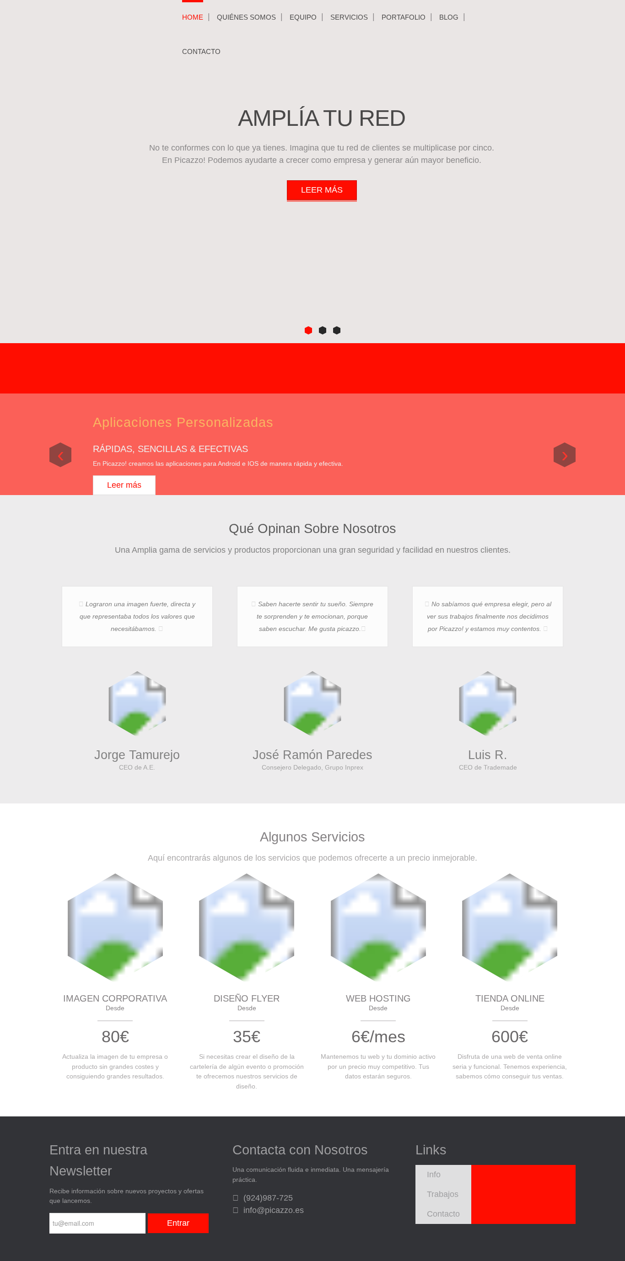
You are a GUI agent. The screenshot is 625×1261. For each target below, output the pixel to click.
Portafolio (404, 17)
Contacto (201, 51)
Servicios (349, 17)
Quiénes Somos (246, 17)
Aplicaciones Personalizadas (183, 422)
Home (192, 17)
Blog (448, 17)
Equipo (303, 17)
